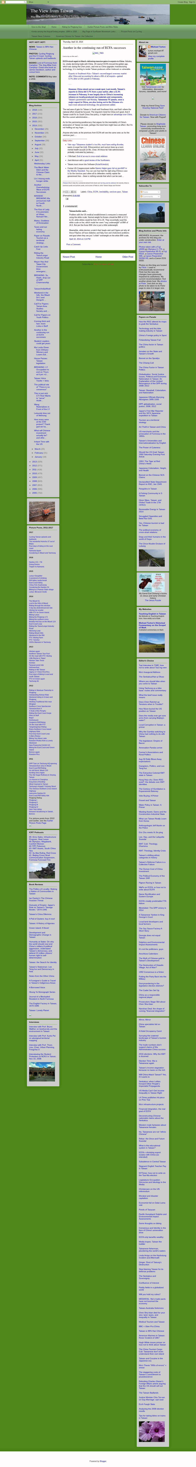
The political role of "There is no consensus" (42, 387)
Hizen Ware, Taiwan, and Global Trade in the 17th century (150, 502)
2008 (34, 481)
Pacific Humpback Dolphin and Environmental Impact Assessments (153, 1216)
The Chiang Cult (146, 363)
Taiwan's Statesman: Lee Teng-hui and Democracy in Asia (41, 969)
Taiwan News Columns (41, 36)
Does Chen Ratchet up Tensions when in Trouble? (151, 703)
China (89, 192)
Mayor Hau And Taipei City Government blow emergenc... (41, 266)
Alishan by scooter (36, 610)
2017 (34, 114)
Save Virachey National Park (153, 106)
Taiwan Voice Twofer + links (41, 379)
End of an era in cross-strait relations (92, 156)
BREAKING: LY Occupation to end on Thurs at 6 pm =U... (41, 370)
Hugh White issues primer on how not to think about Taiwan (152, 1343)
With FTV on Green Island (39, 612)
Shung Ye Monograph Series (42, 992)
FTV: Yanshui (34, 640)
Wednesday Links (42, 163)
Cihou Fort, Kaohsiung (38, 585)
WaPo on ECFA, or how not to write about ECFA (152, 888)
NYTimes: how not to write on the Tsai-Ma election (152, 1174)
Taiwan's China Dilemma (40, 914)
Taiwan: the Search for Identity (43, 962)
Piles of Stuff (34, 715)
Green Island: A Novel (39, 928)
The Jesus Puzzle (153, 600)
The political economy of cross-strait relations (150, 531)
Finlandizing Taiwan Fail (150, 340)
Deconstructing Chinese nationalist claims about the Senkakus (151, 1118)
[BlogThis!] (66, 191)
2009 (34, 477)
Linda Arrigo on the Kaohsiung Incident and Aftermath (152, 1256)
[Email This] (64, 191)
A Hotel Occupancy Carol (150, 1031)
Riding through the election (39, 605)
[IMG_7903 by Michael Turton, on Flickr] (98, 53)
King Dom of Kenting (37, 782)
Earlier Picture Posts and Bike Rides (103, 27)
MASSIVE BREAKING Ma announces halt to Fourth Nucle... (42, 201)
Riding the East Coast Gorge (40, 713)
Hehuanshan (34, 667)
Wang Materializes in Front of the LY (42, 406)
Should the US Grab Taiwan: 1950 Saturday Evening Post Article (152, 454)
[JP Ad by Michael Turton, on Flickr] (152, 591)
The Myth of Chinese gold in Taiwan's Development (151, 959)
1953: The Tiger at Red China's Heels (149, 462)
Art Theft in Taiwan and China (152, 427)
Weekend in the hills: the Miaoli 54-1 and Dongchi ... (42, 296)
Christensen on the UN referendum (149, 1190)
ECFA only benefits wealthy (151, 1237)
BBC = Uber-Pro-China (149, 1326)
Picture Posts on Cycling (131, 31)
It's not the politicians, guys (151, 949)
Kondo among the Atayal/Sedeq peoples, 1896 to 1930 (54, 31)
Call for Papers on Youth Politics (42, 316)
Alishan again (34, 651)
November (40, 133)
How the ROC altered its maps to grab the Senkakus (152, 322)
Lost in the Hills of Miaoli (38, 603)
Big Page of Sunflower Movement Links (99, 31)
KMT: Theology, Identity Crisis (152, 851)
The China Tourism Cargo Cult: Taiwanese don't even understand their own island (151, 1351)
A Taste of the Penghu (37, 711)
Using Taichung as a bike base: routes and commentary (152, 689)
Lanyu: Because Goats (38, 592)
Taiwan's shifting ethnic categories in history (149, 856)
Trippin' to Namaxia (36, 567)
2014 (34, 125)
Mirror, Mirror (145, 1019)
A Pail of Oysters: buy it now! (42, 919)
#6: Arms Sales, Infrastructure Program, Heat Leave (42, 838)
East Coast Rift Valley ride (39, 795)
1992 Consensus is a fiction (151, 972)
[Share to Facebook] (72, 191)
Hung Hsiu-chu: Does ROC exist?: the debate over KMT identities (152, 782)
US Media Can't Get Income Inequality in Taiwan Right (151, 1091)
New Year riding (35, 809)
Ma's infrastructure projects (151, 1104)
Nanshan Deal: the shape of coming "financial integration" (152, 1009)
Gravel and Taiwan (147, 800)
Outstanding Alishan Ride (39, 695)
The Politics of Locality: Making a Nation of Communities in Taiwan (43, 891)
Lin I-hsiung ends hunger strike (42, 179)
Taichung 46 (34, 681)
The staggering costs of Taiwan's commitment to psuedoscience (150, 1374)
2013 (34, 462)
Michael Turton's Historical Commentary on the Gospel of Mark (152, 625)
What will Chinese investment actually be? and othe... (42, 434)
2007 (34, 485)
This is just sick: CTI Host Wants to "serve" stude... (42, 397)
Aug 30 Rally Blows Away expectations (150, 760)
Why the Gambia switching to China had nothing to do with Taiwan (152, 733)
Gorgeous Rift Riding (37, 722)
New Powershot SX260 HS (39, 745)
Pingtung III (33, 805)
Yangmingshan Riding (37, 727)
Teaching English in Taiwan (152, 614)
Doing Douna (34, 564)
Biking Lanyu (34, 615)
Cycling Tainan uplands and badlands (42, 57)
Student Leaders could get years (42, 342)
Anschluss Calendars (148, 954)
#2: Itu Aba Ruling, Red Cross (42, 853)
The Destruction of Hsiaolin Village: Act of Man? (151, 966)
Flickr (144, 267)
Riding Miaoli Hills (36, 633)
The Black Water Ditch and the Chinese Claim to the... (42, 171)
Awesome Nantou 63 (37, 793)
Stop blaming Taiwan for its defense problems (151, 1270)
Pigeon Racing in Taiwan (150, 883)
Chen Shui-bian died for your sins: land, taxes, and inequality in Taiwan (152, 1314)
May (37, 156)
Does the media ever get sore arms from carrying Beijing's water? (152, 717)
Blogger (103, 1461)
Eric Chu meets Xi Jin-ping (151, 832)
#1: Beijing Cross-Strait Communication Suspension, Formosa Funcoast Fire (42, 857)
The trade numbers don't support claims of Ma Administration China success (152, 1047)
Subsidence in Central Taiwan (152, 1161)
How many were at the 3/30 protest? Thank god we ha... (42, 423)
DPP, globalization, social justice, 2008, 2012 (150, 405)
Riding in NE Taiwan (37, 670)
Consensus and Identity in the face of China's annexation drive (152, 1230)
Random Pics (34, 754)
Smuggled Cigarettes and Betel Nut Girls (150, 517)
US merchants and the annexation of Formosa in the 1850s (152, 433)
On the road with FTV (37, 724)
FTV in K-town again (37, 679)
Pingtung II (33, 802)
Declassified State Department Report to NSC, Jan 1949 (152, 483)
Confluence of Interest (149, 1283)
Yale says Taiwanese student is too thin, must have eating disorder (95, 144)
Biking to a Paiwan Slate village (41, 589)
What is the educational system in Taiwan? (149, 1146)
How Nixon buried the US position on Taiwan (150, 710)
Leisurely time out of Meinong (42, 414)
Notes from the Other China (41, 976)
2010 (34, 473)
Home (54, 27)
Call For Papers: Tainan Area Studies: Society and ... (41, 307)
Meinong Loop (34, 631)
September (40, 140)
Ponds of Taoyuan (147, 1209)
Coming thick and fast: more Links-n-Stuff (42, 323)
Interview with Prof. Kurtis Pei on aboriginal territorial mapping (42, 1038)
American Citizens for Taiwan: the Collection (74, 36)
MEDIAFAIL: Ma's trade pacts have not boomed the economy (152, 1301)
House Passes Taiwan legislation (40, 360)
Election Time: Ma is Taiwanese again (148, 1062)
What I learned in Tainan (38, 784)
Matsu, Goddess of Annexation (41, 221)
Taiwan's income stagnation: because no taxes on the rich (152, 1069)
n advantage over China (122, 114)
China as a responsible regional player (149, 996)
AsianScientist (102, 164)
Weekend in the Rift (36, 635)
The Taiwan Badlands (148, 1393)
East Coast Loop (35, 624)
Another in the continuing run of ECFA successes (41, 333)
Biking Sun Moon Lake (38, 738)
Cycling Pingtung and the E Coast (41, 55)
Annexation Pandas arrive (150, 748)
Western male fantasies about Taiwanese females (152, 1126)
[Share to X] (69, 191)
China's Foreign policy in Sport (153, 335)
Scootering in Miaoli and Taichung (42, 553)
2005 (34, 493)
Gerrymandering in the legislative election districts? (151, 984)
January (39, 457)
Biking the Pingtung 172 (38, 617)
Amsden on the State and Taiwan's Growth (150, 352)
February (39, 453)
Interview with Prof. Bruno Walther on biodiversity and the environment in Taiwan (43, 1028)
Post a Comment (73, 244)
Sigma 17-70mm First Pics (39, 672)
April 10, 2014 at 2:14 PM (79, 239)
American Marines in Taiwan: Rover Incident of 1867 (152, 1336)
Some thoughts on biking (150, 1223)
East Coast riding (35, 583)
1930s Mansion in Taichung (40, 642)
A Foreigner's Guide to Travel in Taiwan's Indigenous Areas (42, 981)
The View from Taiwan (52, 10)
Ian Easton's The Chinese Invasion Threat (41, 899)
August (38, 144)
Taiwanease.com (153, 87)
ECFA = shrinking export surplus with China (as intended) (150, 1154)
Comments (147, 196)
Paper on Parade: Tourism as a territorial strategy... (42, 239)
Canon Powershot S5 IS (150, 251)
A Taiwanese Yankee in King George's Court (151, 916)
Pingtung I (33, 800)
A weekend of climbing (38, 578)
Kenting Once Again (37, 773)
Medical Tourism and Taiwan (152, 1322)
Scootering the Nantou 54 (39, 587)
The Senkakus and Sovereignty (147, 1277)
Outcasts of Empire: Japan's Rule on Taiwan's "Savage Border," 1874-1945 (42, 907)
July (37, 148)
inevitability (103, 192)
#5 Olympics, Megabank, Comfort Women (40, 842)
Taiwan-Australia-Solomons (151, 1308)
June (37, 152)
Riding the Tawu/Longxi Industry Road (41, 255)
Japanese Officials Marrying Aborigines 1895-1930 (151, 398)
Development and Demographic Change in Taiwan (40, 934)
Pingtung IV (33, 807)
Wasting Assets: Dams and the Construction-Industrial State (152, 813)
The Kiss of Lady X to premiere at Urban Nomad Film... (41, 213)
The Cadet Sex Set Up (149, 990)
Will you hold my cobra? (150, 1294)
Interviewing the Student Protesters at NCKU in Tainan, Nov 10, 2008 (42, 1056)
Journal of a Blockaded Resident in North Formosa (41, 997)
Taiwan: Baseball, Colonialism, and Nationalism (152, 391)
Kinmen (32, 663)
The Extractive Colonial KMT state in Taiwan (152, 774)
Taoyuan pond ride (36, 665)
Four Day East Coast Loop (39, 734)
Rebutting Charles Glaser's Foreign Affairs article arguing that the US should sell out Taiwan (152, 1384)
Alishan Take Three (36, 660)
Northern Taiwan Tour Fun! (39, 654)
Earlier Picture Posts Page (41, 821)
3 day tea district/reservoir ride (41, 608)
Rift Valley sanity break (38, 580)
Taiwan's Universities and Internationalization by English (152, 441)
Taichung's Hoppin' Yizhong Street (42, 786)
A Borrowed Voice (37, 987)
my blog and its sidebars (108, 183)
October (39, 136)
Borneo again (34, 752)
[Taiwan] (65, 183)
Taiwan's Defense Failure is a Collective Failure (152, 863)
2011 (34, 469)
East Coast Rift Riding (37, 768)
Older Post (127, 257)
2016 (34, 117)
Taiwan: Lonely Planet (39, 1010)
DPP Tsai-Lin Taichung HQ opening (43, 763)
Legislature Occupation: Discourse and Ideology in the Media (152, 1182)
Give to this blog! (39, 27)
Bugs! (31, 718)
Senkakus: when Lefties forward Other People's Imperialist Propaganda (149, 1083)
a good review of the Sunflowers (96, 160)
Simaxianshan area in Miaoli (40, 766)
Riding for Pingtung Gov (72, 27)
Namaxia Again (35, 551)
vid (85, 147)
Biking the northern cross (38, 619)
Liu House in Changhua (38, 779)
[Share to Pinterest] (75, 191)
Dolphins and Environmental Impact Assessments (151, 943)
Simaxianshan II (35, 708)
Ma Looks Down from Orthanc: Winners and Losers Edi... (41, 351)
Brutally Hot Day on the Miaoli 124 (42, 621)
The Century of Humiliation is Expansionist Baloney (152, 790)
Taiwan (125, 192)
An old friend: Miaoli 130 (38, 770)
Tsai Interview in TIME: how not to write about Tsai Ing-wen (153, 666)
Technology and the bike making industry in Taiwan (150, 329)
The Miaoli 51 (34, 601)
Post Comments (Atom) (104, 264)
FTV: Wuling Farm (36, 638)
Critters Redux (34, 736)
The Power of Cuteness (149, 447)
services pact (115, 192)
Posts (145, 192)
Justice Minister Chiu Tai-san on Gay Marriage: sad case (152, 1398)
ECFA (95, 192)
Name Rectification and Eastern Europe (149, 895)
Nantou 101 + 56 (35, 562)
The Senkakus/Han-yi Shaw (151, 677)
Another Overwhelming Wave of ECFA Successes (41, 188)
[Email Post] (66, 199)
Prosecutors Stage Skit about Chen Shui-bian (152, 1003)
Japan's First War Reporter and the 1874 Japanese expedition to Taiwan (151, 413)
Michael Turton (158, 47)
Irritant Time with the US (41, 443)
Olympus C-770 (155, 249)
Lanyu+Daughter (35, 576)
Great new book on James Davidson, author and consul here (42, 69)
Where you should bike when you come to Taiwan (152, 682)
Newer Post (69, 257)
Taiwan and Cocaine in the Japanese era (151, 1359)
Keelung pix (33, 720)
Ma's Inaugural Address (149, 672)
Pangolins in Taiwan (148, 489)
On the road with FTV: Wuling (40, 656)
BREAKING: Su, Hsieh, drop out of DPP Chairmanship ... (42, 280)
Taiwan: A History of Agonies (42, 923)
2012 (34, 465)
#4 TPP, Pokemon (37, 846)
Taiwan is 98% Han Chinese (151, 1331)
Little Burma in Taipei (37, 658)
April (37, 160)
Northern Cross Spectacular (40, 706)
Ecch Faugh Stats (147, 1404)
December (40, 129)
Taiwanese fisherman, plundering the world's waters (152, 1249)
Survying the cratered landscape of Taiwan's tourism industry (152, 1038)
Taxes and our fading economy (40, 229)
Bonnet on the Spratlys (149, 358)
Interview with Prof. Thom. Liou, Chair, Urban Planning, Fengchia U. (42, 1047)
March (38, 449)
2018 (34, 110)
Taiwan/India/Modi (42, 289)
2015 (34, 121)
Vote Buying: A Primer (148, 796)
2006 (34, 489)
